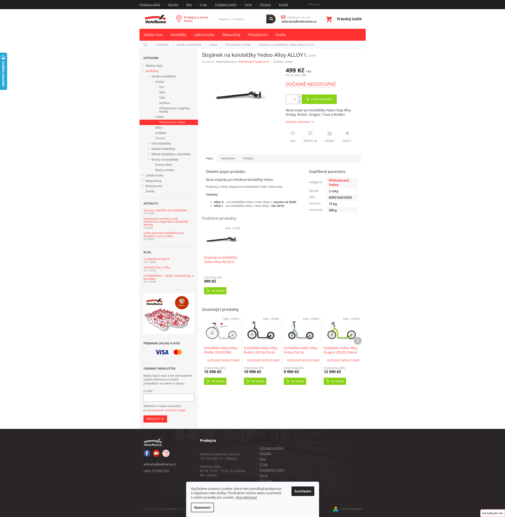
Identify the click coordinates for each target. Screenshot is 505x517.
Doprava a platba (149, 4)
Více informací (246, 497)
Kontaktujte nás (492, 513)
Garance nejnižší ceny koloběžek (165, 210)
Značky (150, 191)
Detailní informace (298, 122)
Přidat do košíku (322, 99)
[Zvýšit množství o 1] (300, 97)
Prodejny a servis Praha (196, 19)
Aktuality (173, 4)
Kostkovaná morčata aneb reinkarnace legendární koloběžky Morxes (165, 221)
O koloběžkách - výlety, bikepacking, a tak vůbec (168, 277)
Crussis (160, 138)
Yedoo (159, 117)
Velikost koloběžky (163, 149)
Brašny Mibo (163, 165)
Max (162, 92)
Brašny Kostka (164, 170)
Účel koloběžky (161, 143)
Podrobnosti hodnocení (253, 62)
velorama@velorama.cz (159, 464)
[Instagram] (156, 455)
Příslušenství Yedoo (172, 122)
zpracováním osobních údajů (166, 410)
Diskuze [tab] (248, 158)
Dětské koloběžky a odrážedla (170, 154)
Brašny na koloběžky (164, 159)
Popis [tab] (209, 158)
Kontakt (283, 4)
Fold (162, 97)
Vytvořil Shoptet (351, 509)
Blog (189, 4)
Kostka (159, 82)
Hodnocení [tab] (228, 158)
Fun (161, 87)
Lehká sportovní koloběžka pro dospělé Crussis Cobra (163, 234)
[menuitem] (152, 35)
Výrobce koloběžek (163, 76)
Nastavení (202, 507)
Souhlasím (302, 491)
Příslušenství (153, 186)
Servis (248, 4)
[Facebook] (146, 455)
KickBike (160, 133)
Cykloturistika (154, 175)
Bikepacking (153, 181)
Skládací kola (154, 65)
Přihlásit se (155, 419)
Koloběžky (152, 71)
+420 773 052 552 (156, 471)
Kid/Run (164, 103)
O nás (203, 4)
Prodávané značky (226, 4)
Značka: (282, 62)
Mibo (158, 127)
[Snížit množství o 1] (300, 101)
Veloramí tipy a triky (156, 267)
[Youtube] (165, 455)
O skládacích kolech (156, 258)
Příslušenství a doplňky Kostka (174, 110)
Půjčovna (265, 4)
